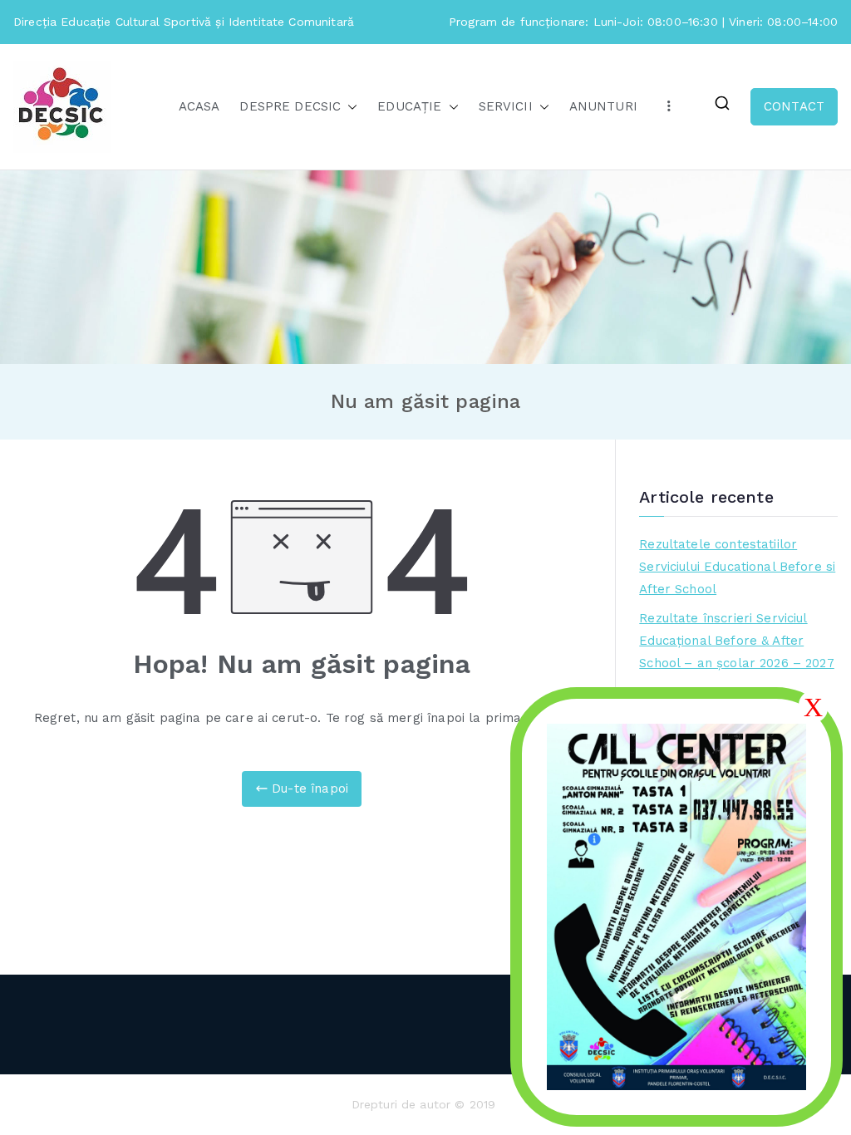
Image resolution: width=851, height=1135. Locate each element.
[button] (349, 107)
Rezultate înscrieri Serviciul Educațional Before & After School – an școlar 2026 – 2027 (736, 641)
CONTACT (794, 106)
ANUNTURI (603, 106)
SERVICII (506, 106)
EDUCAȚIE (409, 106)
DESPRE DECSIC (290, 106)
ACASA (199, 106)
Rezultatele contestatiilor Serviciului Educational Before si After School (737, 567)
